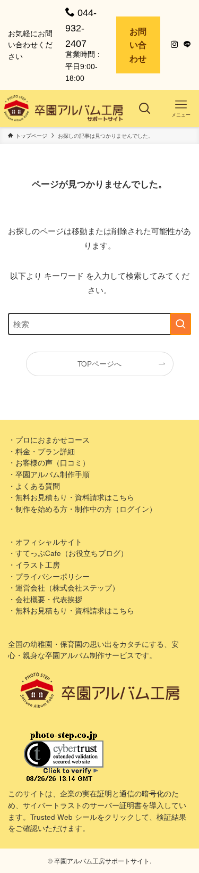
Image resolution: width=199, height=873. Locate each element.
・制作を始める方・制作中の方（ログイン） (82, 509)
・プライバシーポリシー (49, 576)
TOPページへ (99, 364)
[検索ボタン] (145, 108)
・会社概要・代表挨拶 (45, 599)
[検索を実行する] (180, 324)
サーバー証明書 (116, 805)
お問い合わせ (137, 44)
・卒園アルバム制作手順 (49, 474)
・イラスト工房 (34, 565)
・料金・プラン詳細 (41, 451)
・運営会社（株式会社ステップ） (63, 588)
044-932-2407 (81, 28)
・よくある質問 (34, 486)
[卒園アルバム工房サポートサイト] (63, 108)
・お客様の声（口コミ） (49, 463)
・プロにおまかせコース (49, 440)
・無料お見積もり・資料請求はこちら (71, 497)
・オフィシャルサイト (45, 542)
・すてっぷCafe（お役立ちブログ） (68, 553)
